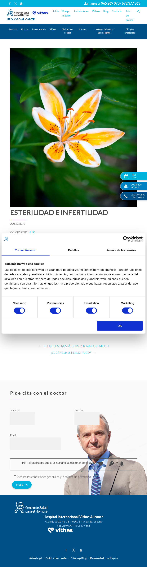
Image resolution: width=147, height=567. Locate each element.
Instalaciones (81, 11)
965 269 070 (64, 525)
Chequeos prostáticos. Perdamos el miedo (76, 346)
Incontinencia (39, 29)
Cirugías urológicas (130, 31)
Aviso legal (35, 558)
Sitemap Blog (79, 558)
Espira (114, 558)
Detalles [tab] (73, 250)
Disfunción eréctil (67, 31)
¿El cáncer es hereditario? (71, 352)
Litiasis (24, 29)
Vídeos (96, 11)
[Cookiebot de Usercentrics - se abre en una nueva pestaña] (126, 239)
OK (120, 325)
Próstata (13, 29)
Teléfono (15, 410)
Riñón (53, 29)
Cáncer (83, 29)
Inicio (56, 11)
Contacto (117, 11)
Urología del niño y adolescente (104, 31)
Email (13, 435)
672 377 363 (82, 525)
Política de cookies (56, 558)
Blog (105, 11)
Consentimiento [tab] (25, 250)
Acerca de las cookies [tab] (121, 250)
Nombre (79, 410)
